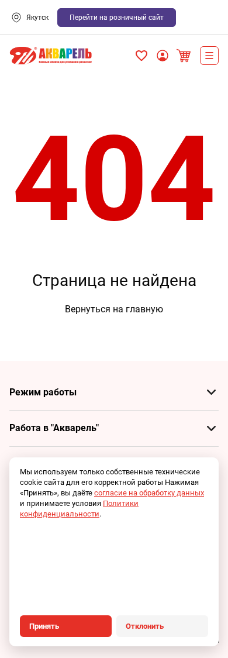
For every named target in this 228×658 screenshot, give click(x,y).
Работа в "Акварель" (54, 427)
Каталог (209, 55)
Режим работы (43, 392)
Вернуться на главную (114, 309)
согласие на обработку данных (149, 492)
